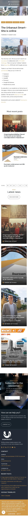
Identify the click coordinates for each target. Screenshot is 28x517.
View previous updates (14, 401)
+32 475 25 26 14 (5, 465)
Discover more (14, 197)
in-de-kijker (8, 22)
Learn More (11, 514)
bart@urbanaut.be (6, 461)
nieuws (22, 22)
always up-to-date (19, 94)
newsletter (16, 22)
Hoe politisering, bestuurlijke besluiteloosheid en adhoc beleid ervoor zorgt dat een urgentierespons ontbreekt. (14, 487)
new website (4, 61)
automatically (4, 70)
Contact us (6, 424)
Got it (19, 514)
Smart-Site (7, 65)
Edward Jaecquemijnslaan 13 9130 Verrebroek (13, 456)
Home (3, 22)
